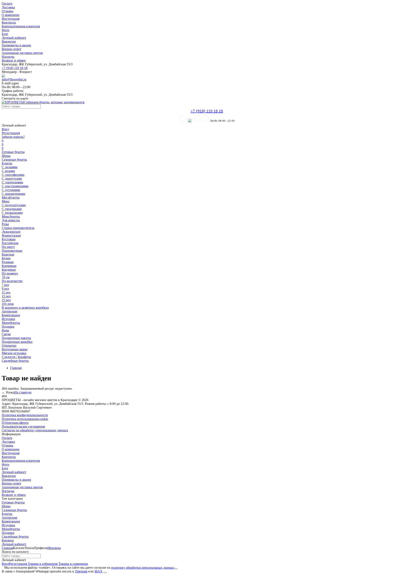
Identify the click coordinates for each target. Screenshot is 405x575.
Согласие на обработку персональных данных (35, 430)
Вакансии (9, 41)
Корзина (8, 540)
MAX (98, 571)
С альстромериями (15, 186)
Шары (6, 156)
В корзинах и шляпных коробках (25, 307)
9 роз (5, 288)
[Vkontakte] (205, 119)
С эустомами (11, 190)
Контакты (9, 22)
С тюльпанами (12, 212)
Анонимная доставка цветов (22, 53)
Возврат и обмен (14, 60)
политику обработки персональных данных (142, 567)
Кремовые (9, 266)
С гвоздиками (12, 209)
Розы (5, 224)
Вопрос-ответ (11, 49)
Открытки (9, 345)
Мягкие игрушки (14, 353)
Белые (6, 258)
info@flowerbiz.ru (14, 79)
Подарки (8, 326)
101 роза (8, 304)
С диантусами (12, 178)
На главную (22, 392)
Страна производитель (18, 228)
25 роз (6, 300)
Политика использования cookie (25, 419)
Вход (5, 129)
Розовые (8, 262)
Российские (10, 243)
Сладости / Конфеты (16, 357)
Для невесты (11, 220)
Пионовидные (12, 250)
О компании (10, 15)
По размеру (10, 273)
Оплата (7, 3)
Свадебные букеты (15, 360)
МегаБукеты (11, 197)
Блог (5, 34)
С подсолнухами (14, 205)
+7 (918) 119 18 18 (14, 68)
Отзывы (7, 11)
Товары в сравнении (73, 564)
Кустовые (9, 239)
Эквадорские (11, 231)
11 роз (6, 292)
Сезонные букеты (14, 159)
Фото (5, 30)
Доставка (8, 7)
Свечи (6, 334)
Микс (6, 201)
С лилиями (10, 167)
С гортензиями (12, 182)
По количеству (12, 281)
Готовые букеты (13, 152)
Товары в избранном (42, 564)
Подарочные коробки (17, 341)
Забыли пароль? (13, 137)
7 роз (5, 285)
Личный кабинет (14, 37)
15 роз (6, 296)
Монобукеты (11, 323)
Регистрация (11, 133)
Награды (8, 56)
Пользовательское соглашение (23, 426)
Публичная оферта (15, 422)
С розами (8, 171)
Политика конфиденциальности (25, 415)
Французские (11, 235)
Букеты (7, 163)
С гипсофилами (13, 174)
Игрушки (8, 319)
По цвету (8, 247)
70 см (5, 277)
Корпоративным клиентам (21, 26)
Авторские (9, 311)
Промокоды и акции (16, 45)
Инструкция (10, 18)
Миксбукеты (11, 216)
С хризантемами (13, 193)
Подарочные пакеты (16, 338)
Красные (8, 254)
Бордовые (9, 269)
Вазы (5, 330)
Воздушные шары (14, 349)
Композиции (11, 315)
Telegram (81, 571)
